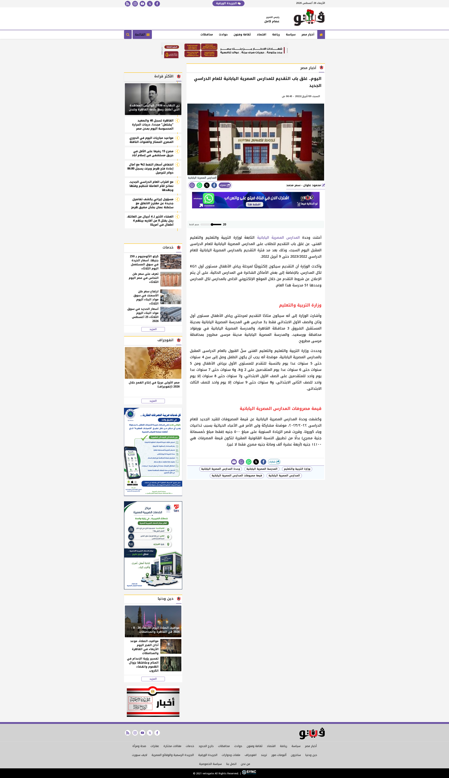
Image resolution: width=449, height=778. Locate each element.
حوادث (223, 34)
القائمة (140, 35)
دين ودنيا (311, 755)
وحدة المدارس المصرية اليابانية (220, 469)
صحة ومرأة (139, 746)
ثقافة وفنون (242, 34)
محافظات (206, 34)
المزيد (153, 329)
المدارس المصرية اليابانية (278, 237)
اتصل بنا (231, 764)
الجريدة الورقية (227, 3)
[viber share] (234, 462)
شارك (223, 185)
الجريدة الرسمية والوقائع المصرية (173, 755)
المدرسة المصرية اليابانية (261, 469)
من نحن (245, 764)
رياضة (276, 34)
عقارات (154, 746)
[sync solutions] (248, 773)
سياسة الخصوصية (210, 764)
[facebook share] (214, 185)
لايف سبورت (139, 755)
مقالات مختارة (172, 746)
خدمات (190, 746)
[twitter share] (207, 185)
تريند (264, 755)
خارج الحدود (206, 746)
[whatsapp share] (199, 185)
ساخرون (296, 755)
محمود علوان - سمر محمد (304, 185)
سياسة (291, 34)
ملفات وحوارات (231, 755)
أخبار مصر (307, 34)
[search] (128, 34)
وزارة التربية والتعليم (297, 469)
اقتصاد (261, 34)
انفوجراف (250, 755)
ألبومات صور (278, 755)
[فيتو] (309, 18)
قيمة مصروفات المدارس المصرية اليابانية (237, 475)
